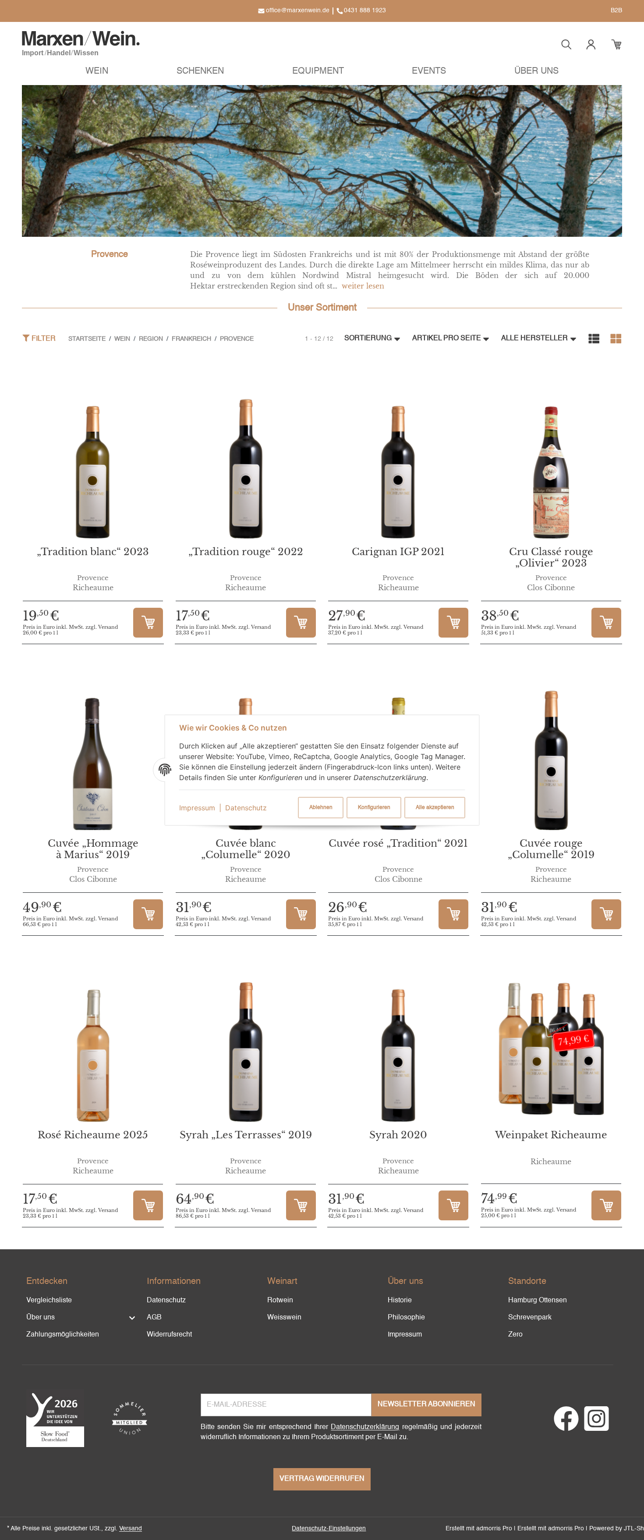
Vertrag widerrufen (322, 1479)
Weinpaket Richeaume (551, 1135)
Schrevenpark (530, 1317)
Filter (43, 338)
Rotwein (280, 1300)
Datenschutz (246, 807)
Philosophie (406, 1317)
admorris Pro (494, 1529)
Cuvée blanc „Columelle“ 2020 (245, 849)
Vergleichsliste (49, 1300)
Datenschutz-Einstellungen (329, 1529)
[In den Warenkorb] (148, 623)
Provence (93, 578)
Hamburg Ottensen (537, 1300)
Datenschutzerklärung (365, 1427)
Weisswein (284, 1317)
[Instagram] (596, 1424)
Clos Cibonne (551, 587)
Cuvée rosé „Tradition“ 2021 (398, 843)
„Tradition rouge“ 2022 (245, 552)
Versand (130, 1529)
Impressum (197, 807)
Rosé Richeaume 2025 (93, 1135)
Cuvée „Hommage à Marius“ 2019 (93, 849)
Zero (515, 1334)
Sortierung (368, 338)
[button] (96, 72)
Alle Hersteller (534, 338)
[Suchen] (566, 44)
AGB (154, 1317)
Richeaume (93, 587)
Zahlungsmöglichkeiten (62, 1334)
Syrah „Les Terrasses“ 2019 (246, 1135)
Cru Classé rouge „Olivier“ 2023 (551, 557)
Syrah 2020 (398, 1135)
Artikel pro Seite (446, 338)
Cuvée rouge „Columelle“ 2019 (551, 849)
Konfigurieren (374, 807)
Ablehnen (321, 807)
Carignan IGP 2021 (398, 552)
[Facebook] (566, 1424)
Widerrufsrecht (169, 1334)
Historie (400, 1300)
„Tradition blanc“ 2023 (93, 552)
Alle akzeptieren (435, 807)
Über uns (40, 1317)
